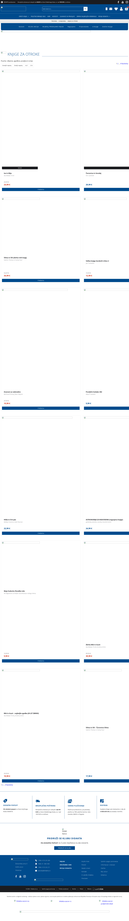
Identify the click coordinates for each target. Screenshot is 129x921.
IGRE (48, 16)
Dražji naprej (18, 65)
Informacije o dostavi (108, 865)
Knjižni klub (85, 861)
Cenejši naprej (6, 65)
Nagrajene (71, 27)
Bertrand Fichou (9, 394)
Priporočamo (84, 27)
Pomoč (84, 865)
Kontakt (84, 871)
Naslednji (124, 64)
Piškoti (81, 889)
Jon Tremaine (90, 263)
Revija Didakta (103, 16)
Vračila (103, 868)
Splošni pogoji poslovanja (109, 861)
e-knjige (95, 27)
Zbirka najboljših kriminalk (87, 16)
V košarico (41, 189)
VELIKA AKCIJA (33, 27)
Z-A (31, 65)
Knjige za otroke (24, 54)
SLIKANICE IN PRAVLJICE (67, 16)
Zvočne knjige (107, 27)
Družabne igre (66, 865)
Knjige (62, 861)
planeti (94, 522)
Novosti (55, 16)
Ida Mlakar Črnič (9, 175)
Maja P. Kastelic (91, 394)
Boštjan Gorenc (9, 522)
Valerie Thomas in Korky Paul (13, 260)
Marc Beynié (19, 394)
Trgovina (54, 21)
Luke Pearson (18, 522)
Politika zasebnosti (63, 889)
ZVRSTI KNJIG (23, 16)
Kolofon (74, 889)
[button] (39, 8)
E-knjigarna (62, 21)
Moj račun (104, 871)
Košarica (104, 875)
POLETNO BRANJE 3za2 (38, 16)
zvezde (99, 522)
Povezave (85, 878)
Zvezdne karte (106, 522)
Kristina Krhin (101, 647)
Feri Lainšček (90, 175)
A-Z (26, 65)
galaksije (88, 522)
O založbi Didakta (87, 875)
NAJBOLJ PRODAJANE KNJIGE (53, 27)
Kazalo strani (86, 868)
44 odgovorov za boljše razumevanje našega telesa (20, 593)
